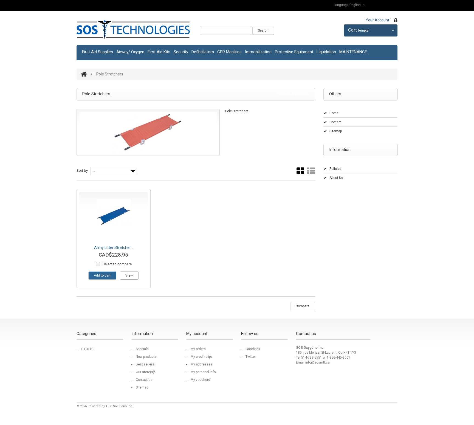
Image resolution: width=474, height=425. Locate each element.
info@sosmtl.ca (317, 362)
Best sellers (145, 364)
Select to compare (117, 264)
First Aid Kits (159, 51)
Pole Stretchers (237, 111)
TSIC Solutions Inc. (119, 406)
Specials (142, 349)
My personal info (203, 372)
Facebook (253, 349)
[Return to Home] (84, 74)
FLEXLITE (88, 349)
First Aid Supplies (97, 51)
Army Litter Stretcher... (113, 247)
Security (181, 51)
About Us (336, 178)
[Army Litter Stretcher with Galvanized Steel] (113, 216)
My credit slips (202, 357)
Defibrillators (202, 51)
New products (146, 357)
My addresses (201, 364)
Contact (335, 122)
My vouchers (200, 380)
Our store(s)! (145, 372)
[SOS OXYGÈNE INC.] (133, 29)
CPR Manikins (229, 51)
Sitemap (335, 131)
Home (333, 113)
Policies (335, 169)
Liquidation (326, 51)
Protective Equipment (294, 51)
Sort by (82, 170)
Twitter (251, 357)
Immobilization (258, 51)
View (129, 275)
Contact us (144, 380)
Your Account (377, 20)
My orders (198, 349)
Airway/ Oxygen (130, 51)
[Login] (395, 21)
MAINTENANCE (353, 51)
